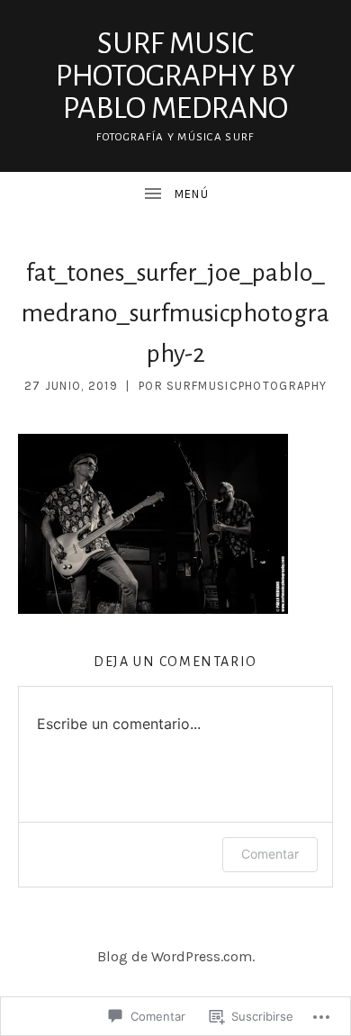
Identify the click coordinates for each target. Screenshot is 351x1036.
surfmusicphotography (246, 385)
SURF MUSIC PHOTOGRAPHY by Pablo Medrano (175, 75)
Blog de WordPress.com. (176, 956)
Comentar (270, 853)
